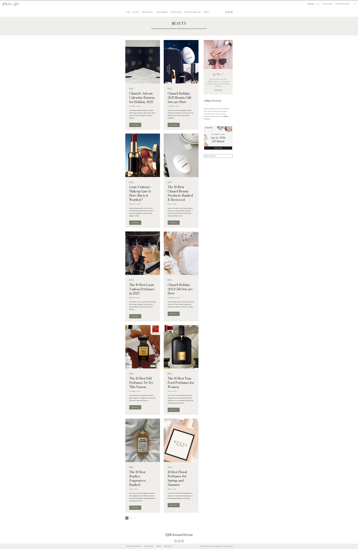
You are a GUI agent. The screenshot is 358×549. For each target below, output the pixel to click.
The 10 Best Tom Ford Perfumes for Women (181, 382)
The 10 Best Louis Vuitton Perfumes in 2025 (141, 289)
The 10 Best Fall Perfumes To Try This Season (141, 382)
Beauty (131, 88)
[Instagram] (226, 12)
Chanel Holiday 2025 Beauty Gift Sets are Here (179, 97)
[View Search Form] (355, 4)
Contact (206, 12)
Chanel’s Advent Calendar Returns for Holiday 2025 (142, 97)
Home (128, 12)
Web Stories (168, 546)
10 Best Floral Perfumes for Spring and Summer (177, 478)
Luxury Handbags (162, 12)
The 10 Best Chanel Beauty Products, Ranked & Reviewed (180, 193)
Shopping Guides (176, 12)
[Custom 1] (231, 12)
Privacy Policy (328, 4)
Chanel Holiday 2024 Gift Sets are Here (180, 289)
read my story (218, 90)
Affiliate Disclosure (343, 4)
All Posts (136, 12)
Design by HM (228, 546)
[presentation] (142, 61)
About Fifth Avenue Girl (192, 12)
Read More (136, 125)
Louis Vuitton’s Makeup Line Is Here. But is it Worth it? (140, 193)
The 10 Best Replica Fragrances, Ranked (137, 478)
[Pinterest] (229, 12)
